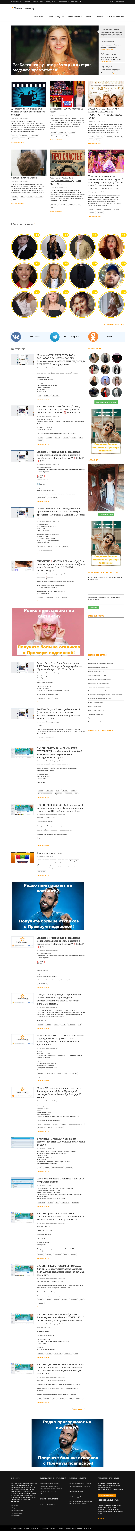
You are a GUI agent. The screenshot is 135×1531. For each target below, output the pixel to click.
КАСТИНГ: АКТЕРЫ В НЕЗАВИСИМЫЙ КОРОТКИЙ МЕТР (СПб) (65, 180)
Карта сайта (16, 1515)
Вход (111, 2)
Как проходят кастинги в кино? (98, 660)
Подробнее (117, 74)
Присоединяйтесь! (107, 49)
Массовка (31, 139)
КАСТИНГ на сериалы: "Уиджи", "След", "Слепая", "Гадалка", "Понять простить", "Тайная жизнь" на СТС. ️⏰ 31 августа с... (59, 409)
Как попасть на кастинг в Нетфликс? (100, 664)
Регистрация (120, 2)
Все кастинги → (78, 1410)
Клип (91, 209)
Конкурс (98, 140)
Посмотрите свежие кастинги (111, 37)
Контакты (87, 1528)
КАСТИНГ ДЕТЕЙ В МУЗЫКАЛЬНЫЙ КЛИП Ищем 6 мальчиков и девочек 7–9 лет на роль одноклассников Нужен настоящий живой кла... (60, 1369)
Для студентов (52, 497)
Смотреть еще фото (106, 515)
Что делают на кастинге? (96, 714)
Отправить (94, 608)
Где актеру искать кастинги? (97, 718)
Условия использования (49, 1528)
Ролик (66, 1073)
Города (89, 17)
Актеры (14, 199)
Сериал (23, 139)
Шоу (39, 395)
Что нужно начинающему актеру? (99, 687)
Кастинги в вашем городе (49, 1486)
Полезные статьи (63, 2)
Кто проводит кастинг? (96, 671)
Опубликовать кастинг (48, 1491)
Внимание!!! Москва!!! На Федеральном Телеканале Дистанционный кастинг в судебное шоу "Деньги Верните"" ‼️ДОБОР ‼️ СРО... (60, 456)
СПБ (52, 208)
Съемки (14, 139)
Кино (22, 196)
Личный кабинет (115, 17)
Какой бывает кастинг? (96, 710)
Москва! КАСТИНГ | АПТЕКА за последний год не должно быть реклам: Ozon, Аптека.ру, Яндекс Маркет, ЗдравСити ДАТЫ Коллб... (60, 1040)
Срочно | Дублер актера (24, 177)
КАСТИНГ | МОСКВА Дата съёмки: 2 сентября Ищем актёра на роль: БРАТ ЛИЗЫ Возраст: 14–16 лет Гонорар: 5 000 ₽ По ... (61, 1216)
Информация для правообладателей (70, 1528)
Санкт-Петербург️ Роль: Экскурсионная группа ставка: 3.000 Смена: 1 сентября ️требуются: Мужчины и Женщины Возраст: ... (61, 513)
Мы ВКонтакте (32, 336)
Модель (91, 136)
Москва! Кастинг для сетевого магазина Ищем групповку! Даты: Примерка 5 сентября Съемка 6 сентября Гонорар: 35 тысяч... (59, 1093)
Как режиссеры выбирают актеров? (100, 679)
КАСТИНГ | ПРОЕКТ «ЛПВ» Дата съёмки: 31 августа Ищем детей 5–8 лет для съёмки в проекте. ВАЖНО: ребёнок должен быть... (60, 808)
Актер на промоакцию (49, 853)
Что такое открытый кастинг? (98, 667)
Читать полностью (17, 142)
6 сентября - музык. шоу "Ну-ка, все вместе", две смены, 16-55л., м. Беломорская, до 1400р (61, 1141)
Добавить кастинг (107, 61)
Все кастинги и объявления (50, 1483)
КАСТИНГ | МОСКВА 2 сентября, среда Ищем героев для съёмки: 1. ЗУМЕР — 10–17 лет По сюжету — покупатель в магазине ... (60, 1317)
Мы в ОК (111, 336)
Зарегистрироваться (106, 402)
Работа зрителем (56, 136)
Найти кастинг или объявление (51, 1494)
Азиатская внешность (45, 550)
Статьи (100, 17)
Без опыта (54, 204)
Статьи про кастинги (48, 1504)
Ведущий (49, 437)
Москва (14, 135)
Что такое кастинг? (94, 722)
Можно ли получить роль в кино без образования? (105, 695)
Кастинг (15, 196)
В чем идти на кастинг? (96, 702)
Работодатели (50, 2)
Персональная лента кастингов (51, 1489)
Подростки (118, 136)
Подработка (34, 135)
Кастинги (27, 2)
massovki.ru (65, 1202)
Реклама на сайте (18, 1510)
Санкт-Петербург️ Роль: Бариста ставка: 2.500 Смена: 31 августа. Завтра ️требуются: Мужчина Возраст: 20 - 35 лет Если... (60, 666)
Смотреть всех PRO (114, 324)
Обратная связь (17, 1513)
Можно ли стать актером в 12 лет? (99, 698)
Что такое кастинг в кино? (97, 675)
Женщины (108, 136)
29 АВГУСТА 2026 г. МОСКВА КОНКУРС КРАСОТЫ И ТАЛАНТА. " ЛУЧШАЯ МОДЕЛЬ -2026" (105, 113)
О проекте (74, 2)
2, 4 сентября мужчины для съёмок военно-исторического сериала (28, 111)
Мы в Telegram (71, 336)
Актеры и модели (37, 2)
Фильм (71, 204)
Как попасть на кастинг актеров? (99, 683)
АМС (66, 136)
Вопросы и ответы (18, 1508)
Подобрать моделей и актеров (80, 1486)
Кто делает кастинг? (95, 706)
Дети (91, 140)
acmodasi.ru (41, 871)
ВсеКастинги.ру (24, 8)
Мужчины (23, 135)
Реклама (74, 1073)
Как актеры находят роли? (97, 691)
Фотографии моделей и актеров (80, 1483)
